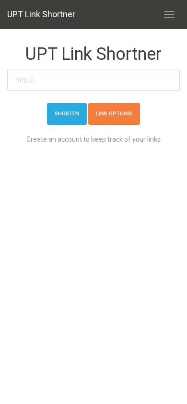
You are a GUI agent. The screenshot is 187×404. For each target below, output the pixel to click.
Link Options (114, 114)
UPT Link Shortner (41, 14)
